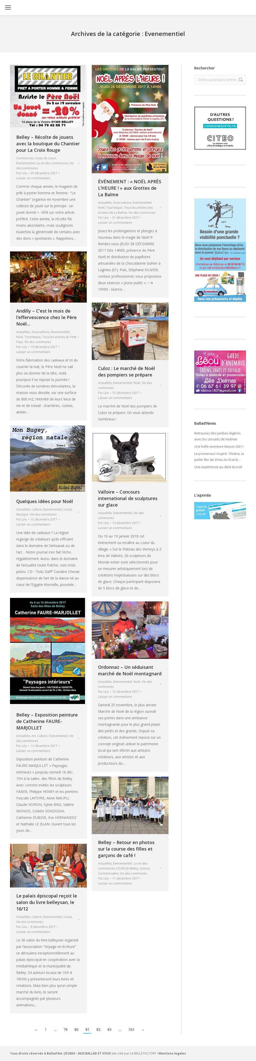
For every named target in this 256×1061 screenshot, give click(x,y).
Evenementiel (25, 163)
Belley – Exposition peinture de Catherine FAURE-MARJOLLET (47, 721)
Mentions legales (172, 1053)
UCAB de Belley (127, 868)
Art (34, 736)
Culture (37, 509)
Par (21, 173)
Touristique (114, 207)
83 (110, 1029)
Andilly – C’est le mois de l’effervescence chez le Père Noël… (46, 317)
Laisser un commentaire (33, 178)
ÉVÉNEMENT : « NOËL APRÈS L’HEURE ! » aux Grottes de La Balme (129, 187)
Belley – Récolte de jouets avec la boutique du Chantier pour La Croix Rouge (48, 143)
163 (131, 1029)
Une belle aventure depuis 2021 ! (219, 446)
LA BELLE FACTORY (143, 1053)
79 (66, 1029)
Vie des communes (141, 212)
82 (98, 1029)
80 (76, 1029)
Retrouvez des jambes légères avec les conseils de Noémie (217, 436)
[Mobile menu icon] (8, 7)
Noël (101, 207)
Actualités (105, 202)
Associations (122, 202)
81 (88, 1029)
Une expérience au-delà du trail (218, 467)
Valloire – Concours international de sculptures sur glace (128, 498)
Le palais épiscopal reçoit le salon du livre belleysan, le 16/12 (46, 902)
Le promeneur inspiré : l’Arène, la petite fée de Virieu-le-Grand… (219, 456)
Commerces (25, 158)
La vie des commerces (52, 163)
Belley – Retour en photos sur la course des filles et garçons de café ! (126, 848)
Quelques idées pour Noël (44, 501)
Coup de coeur (45, 158)
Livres (68, 509)
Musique (22, 514)
